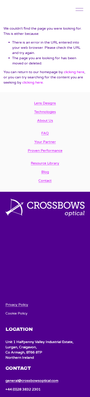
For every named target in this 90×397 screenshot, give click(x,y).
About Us (45, 120)
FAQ (45, 133)
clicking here (74, 72)
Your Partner (45, 142)
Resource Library (45, 163)
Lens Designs (45, 103)
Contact (45, 180)
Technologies (45, 112)
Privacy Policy (16, 305)
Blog (45, 172)
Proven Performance (45, 150)
